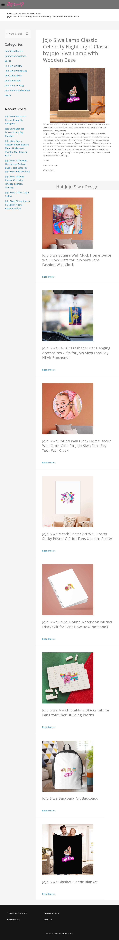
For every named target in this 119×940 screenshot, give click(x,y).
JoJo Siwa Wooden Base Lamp (26, 13)
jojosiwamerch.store (63, 933)
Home (10, 13)
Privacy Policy (13, 919)
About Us (48, 919)
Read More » (49, 276)
